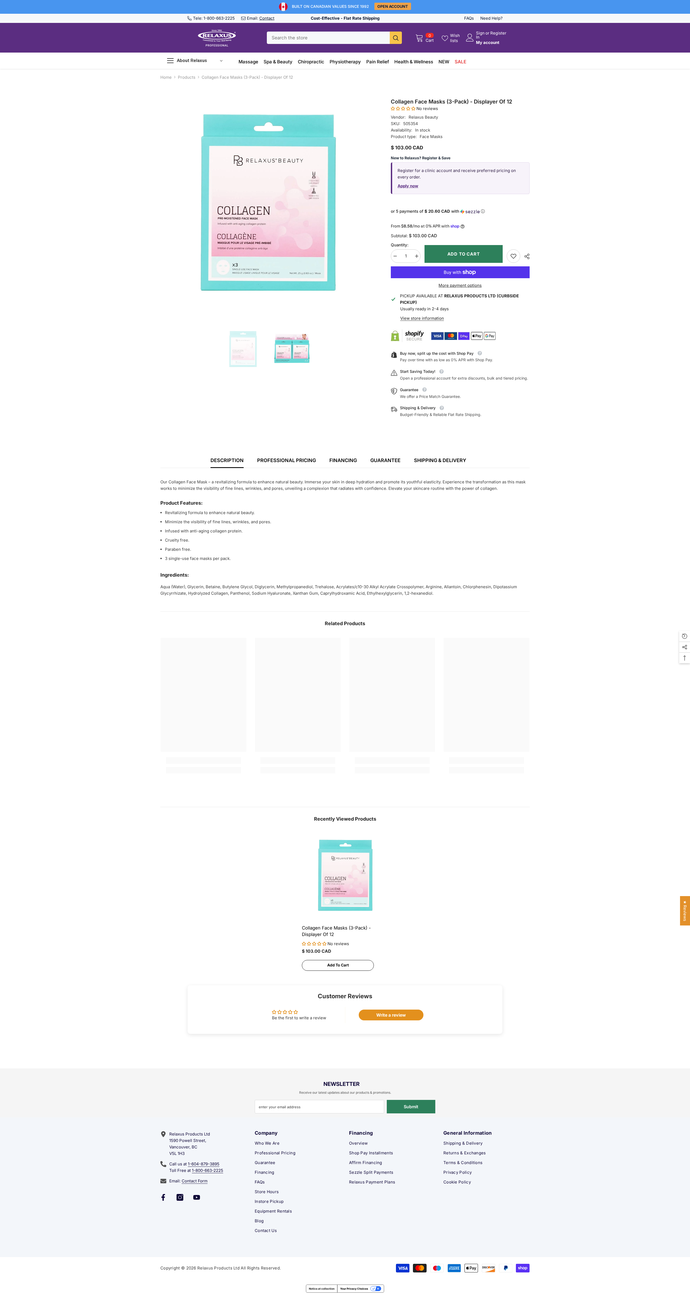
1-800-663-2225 (219, 18)
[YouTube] (196, 1197)
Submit (411, 1106)
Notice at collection (321, 1288)
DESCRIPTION (227, 460)
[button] (403, 108)
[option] (267, 205)
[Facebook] (163, 1197)
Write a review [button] (391, 1015)
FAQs (469, 18)
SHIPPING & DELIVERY (440, 460)
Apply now (408, 185)
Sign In (480, 35)
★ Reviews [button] (685, 910)
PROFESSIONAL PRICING (286, 460)
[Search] (334, 38)
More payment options (460, 285)
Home (166, 77)
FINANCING (343, 460)
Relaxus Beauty (423, 117)
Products (186, 77)
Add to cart (463, 254)
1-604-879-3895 (203, 1163)
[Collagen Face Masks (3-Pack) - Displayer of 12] (345, 876)
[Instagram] (180, 1197)
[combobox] (328, 38)
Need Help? (491, 18)
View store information (422, 318)
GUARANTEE (385, 460)
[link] (513, 256)
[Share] (525, 256)
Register (498, 33)
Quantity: (399, 244)
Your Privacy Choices (354, 1288)
